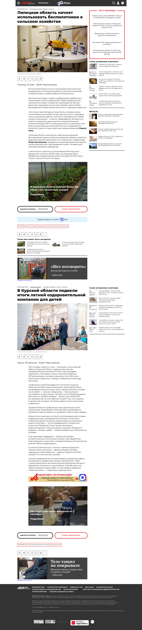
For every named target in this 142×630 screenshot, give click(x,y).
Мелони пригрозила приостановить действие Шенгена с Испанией (110, 115)
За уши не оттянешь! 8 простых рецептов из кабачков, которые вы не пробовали (112, 81)
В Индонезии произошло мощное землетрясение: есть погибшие (110, 144)
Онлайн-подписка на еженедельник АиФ (46, 589)
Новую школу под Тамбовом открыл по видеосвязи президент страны (107, 17)
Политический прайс (39, 591)
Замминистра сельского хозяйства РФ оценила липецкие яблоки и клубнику (38, 251)
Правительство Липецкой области (29, 73)
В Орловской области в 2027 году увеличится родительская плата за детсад (107, 52)
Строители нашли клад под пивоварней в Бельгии (107, 122)
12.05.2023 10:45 (22, 9)
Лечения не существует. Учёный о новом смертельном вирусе (110, 65)
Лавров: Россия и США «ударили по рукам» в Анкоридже (110, 137)
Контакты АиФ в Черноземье (57, 587)
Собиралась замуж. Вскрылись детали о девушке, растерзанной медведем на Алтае (110, 103)
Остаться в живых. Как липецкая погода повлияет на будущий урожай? (73, 244)
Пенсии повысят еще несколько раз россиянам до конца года (110, 129)
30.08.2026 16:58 (22, 287)
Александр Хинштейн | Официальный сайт (32, 351)
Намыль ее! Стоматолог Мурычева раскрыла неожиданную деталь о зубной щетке (111, 307)
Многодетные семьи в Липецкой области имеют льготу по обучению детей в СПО (107, 25)
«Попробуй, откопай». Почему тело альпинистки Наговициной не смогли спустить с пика (111, 322)
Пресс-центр (89, 587)
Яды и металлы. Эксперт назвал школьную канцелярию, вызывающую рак (110, 300)
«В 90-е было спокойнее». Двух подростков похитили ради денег (110, 94)
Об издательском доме (104, 587)
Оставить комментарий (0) (71, 209)
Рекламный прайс (38, 587)
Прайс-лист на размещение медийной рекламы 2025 (101, 589)
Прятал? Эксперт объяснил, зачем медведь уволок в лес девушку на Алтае (110, 88)
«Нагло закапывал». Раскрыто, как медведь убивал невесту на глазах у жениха (111, 73)
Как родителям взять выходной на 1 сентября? (106, 43)
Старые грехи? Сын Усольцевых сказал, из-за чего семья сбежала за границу (111, 329)
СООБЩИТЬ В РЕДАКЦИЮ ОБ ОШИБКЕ (61, 591)
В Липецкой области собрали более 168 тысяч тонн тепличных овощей (54, 188)
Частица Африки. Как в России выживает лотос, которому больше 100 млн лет (111, 292)
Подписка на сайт (76, 587)
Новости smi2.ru (24, 280)
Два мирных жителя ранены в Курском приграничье (107, 34)
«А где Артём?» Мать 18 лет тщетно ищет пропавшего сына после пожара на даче (111, 314)
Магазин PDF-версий (70, 589)
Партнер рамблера (62, 621)
